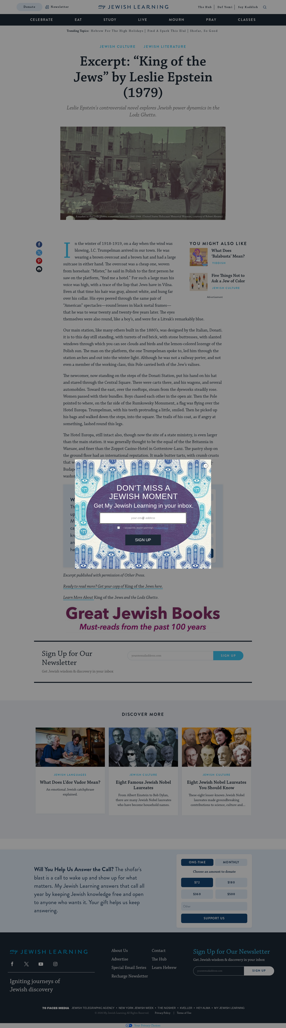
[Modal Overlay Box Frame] (143, 514)
